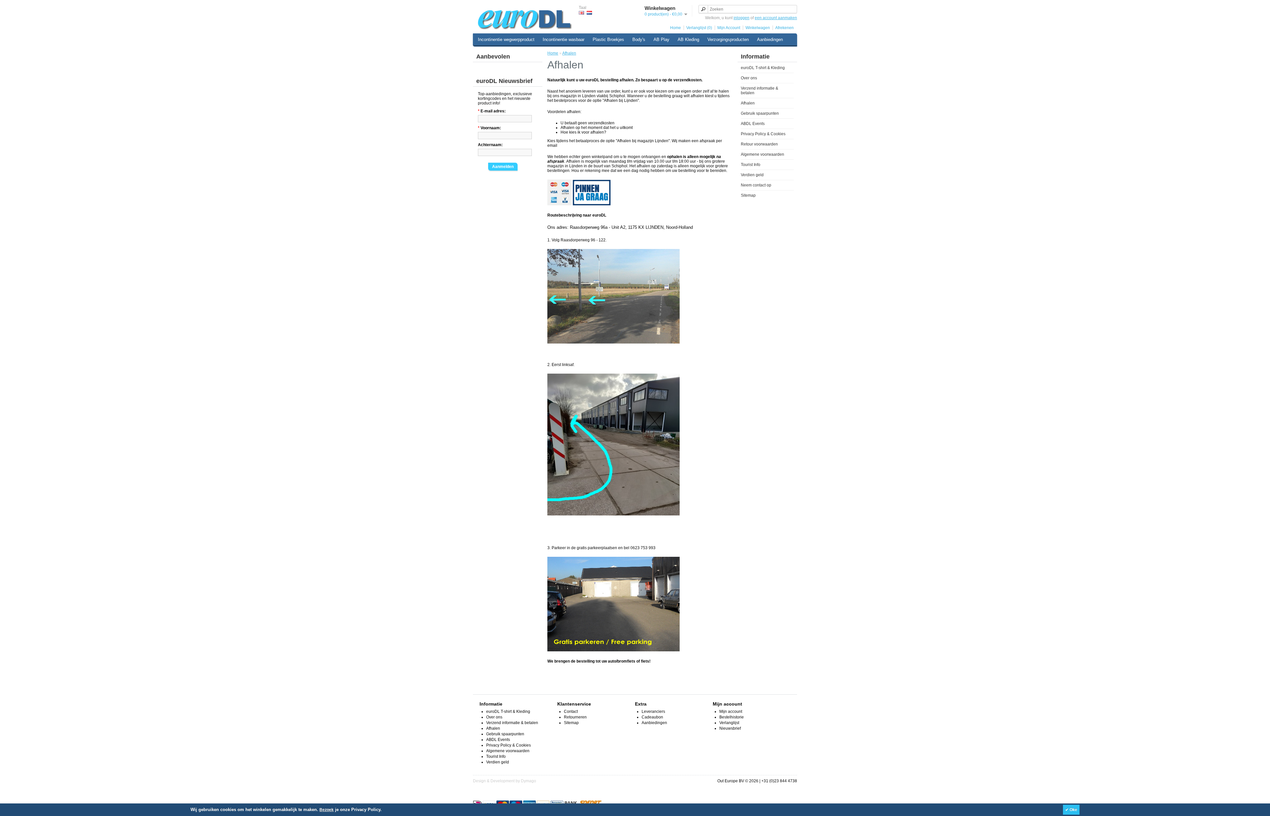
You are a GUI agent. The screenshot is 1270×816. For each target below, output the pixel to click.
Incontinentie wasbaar (563, 39)
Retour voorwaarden (759, 144)
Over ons (749, 78)
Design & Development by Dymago (504, 781)
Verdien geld (752, 175)
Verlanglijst (729, 722)
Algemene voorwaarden (762, 154)
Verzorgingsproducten (728, 39)
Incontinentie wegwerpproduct (506, 39)
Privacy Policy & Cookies (763, 134)
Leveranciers (653, 711)
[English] (581, 13)
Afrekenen (784, 27)
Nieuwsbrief (730, 728)
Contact (571, 711)
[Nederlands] (589, 13)
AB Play (661, 39)
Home (675, 27)
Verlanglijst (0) (699, 27)
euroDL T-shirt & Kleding (763, 67)
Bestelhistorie (731, 717)
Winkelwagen (757, 27)
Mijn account (730, 711)
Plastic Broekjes (608, 39)
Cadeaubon (652, 717)
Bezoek (326, 809)
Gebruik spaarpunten (760, 113)
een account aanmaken (776, 18)
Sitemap (748, 195)
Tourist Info (750, 164)
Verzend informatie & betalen (512, 722)
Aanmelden (503, 166)
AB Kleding (688, 39)
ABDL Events (753, 123)
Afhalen (748, 103)
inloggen (741, 18)
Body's (638, 39)
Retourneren (575, 717)
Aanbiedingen (770, 39)
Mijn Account (728, 27)
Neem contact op (756, 185)
